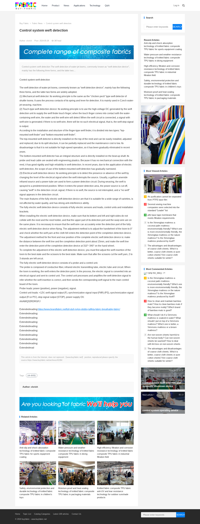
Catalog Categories (42, 514)
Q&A (107, 5)
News (66, 5)
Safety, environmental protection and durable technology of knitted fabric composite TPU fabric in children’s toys (162, 83)
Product (55, 5)
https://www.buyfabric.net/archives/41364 (44, 360)
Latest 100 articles (61, 514)
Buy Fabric (24, 23)
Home (44, 5)
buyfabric (26, 519)
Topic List (27, 514)
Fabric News (37, 23)
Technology (95, 5)
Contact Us (76, 514)
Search (177, 27)
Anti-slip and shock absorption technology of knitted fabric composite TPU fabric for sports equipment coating (163, 46)
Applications (79, 5)
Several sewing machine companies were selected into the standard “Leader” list (164, 207)
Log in (176, 5)
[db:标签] (32, 375)
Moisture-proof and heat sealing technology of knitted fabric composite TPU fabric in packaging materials (76, 491)
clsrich (29, 41)
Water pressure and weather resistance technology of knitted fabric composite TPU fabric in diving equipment (162, 57)
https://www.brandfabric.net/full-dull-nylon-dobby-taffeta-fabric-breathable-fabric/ (79, 309)
